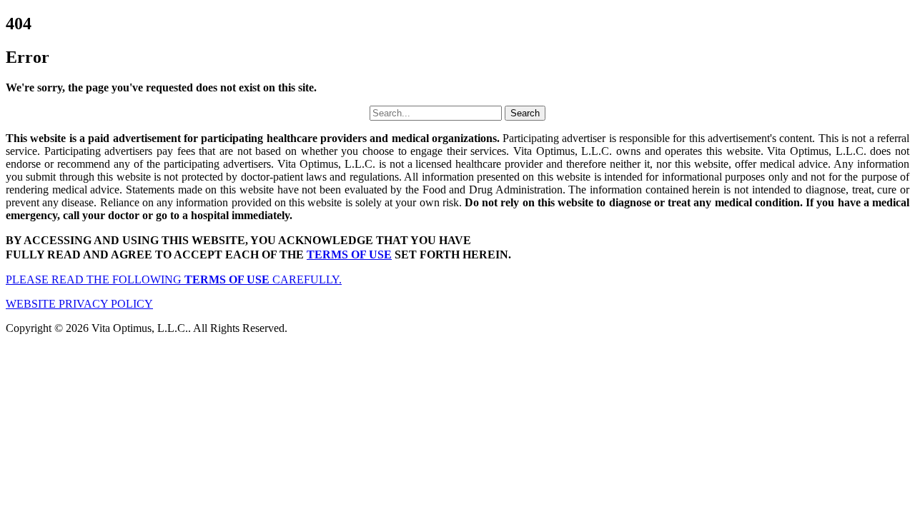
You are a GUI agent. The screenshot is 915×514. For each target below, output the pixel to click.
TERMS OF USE (349, 254)
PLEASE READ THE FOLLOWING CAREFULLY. (174, 279)
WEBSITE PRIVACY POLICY (79, 304)
